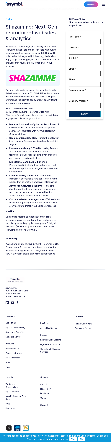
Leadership (45, 393)
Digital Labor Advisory (15, 328)
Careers (44, 398)
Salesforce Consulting (15, 332)
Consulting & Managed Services (50, 350)
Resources (10, 408)
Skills (8, 362)
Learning (10, 377)
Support (44, 405)
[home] (14, 4)
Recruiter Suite (12, 348)
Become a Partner (83, 328)
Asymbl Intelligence (49, 328)
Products (10, 344)
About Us (44, 384)
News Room (45, 389)
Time (8, 367)
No (81, 439)
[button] (102, 4)
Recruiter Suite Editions (50, 340)
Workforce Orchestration (12, 385)
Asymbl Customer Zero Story (16, 397)
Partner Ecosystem (83, 324)
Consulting (11, 323)
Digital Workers (12, 392)
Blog (8, 403)
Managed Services (14, 337)
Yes (73, 439)
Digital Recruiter (13, 358)
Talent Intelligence (14, 353)
